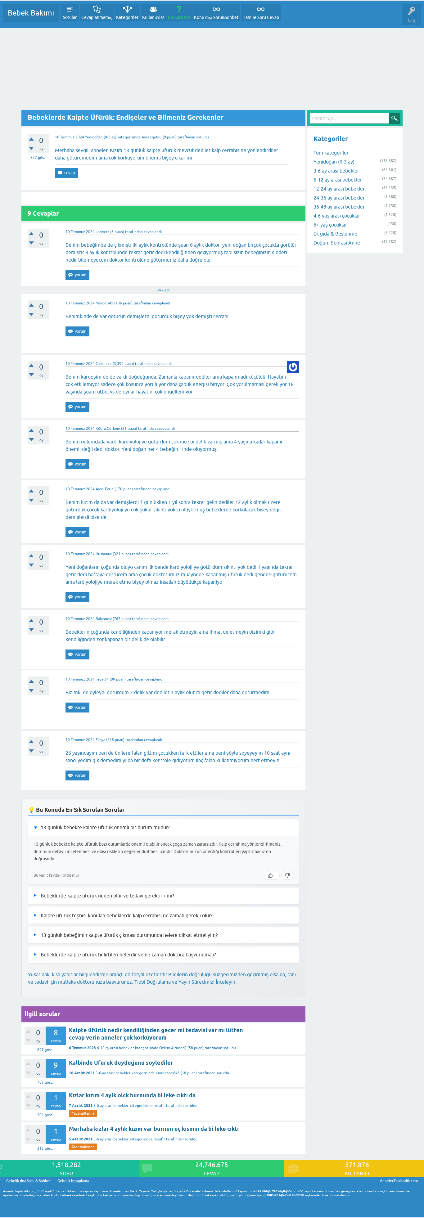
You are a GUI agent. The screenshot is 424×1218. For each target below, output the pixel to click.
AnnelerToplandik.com (399, 1181)
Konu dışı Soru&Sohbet (216, 17)
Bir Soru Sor (179, 17)
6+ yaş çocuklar (330, 224)
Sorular (70, 17)
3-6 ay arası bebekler (113, 1073)
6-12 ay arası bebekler (115, 1048)
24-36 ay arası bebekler (339, 197)
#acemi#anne (83, 1113)
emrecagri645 (168, 1073)
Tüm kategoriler (331, 152)
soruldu (202, 137)
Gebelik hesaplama (73, 1181)
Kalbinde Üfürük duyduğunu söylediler (121, 1062)
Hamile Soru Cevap (260, 17)
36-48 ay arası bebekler (339, 206)
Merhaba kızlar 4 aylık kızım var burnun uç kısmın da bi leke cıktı (154, 1129)
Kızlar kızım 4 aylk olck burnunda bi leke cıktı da (132, 1095)
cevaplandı (153, 232)
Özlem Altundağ (173, 1048)
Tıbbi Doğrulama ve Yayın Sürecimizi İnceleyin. (185, 982)
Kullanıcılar (153, 17)
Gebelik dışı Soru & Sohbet (28, 1181)
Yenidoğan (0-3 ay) (100, 137)
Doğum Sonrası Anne (336, 242)
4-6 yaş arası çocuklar (336, 215)
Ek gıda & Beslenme (335, 233)
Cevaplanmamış (96, 17)
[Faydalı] (272, 875)
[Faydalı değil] (287, 875)
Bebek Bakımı (31, 13)
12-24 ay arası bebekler (339, 188)
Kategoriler (127, 17)
